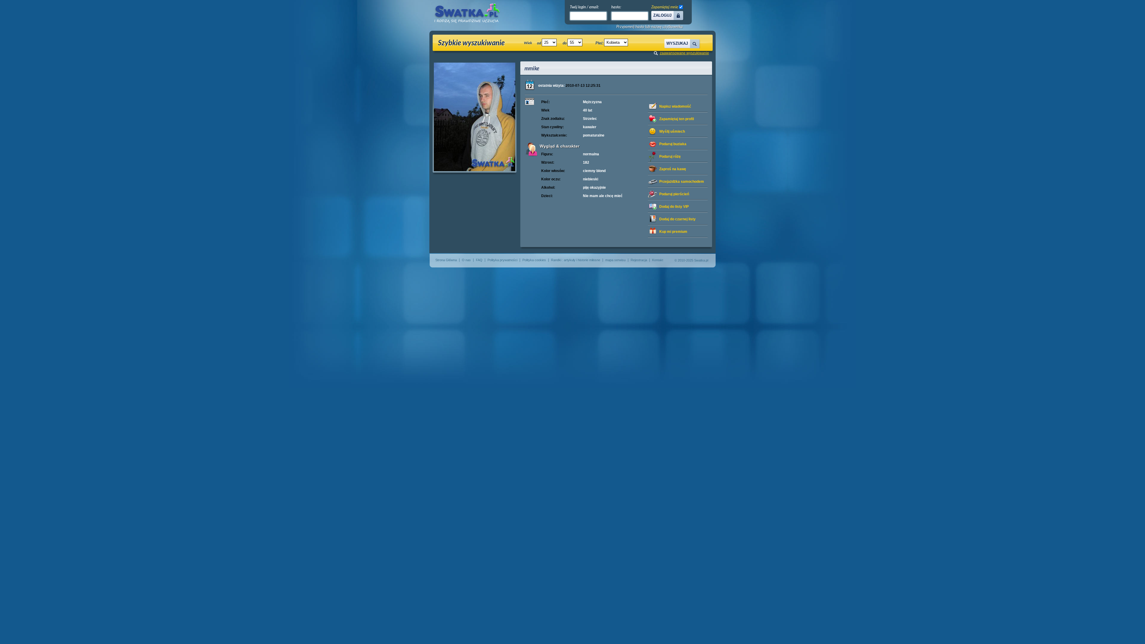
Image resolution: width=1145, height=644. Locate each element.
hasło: (616, 6)
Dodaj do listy (674, 207)
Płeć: (599, 43)
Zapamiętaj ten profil (676, 119)
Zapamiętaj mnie (664, 6)
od (539, 43)
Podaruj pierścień (674, 194)
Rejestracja (639, 260)
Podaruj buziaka (672, 144)
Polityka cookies (534, 260)
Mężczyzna (592, 102)
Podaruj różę (670, 156)
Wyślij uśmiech (672, 131)
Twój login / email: (584, 6)
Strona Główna (446, 260)
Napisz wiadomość (675, 106)
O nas (466, 260)
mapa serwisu (615, 260)
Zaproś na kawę (672, 169)
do (565, 43)
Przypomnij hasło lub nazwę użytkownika (649, 27)
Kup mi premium (673, 232)
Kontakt (657, 260)
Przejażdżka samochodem (681, 181)
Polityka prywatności (502, 260)
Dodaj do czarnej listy (677, 219)
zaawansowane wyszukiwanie (684, 53)
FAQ (479, 260)
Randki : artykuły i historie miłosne (575, 260)
